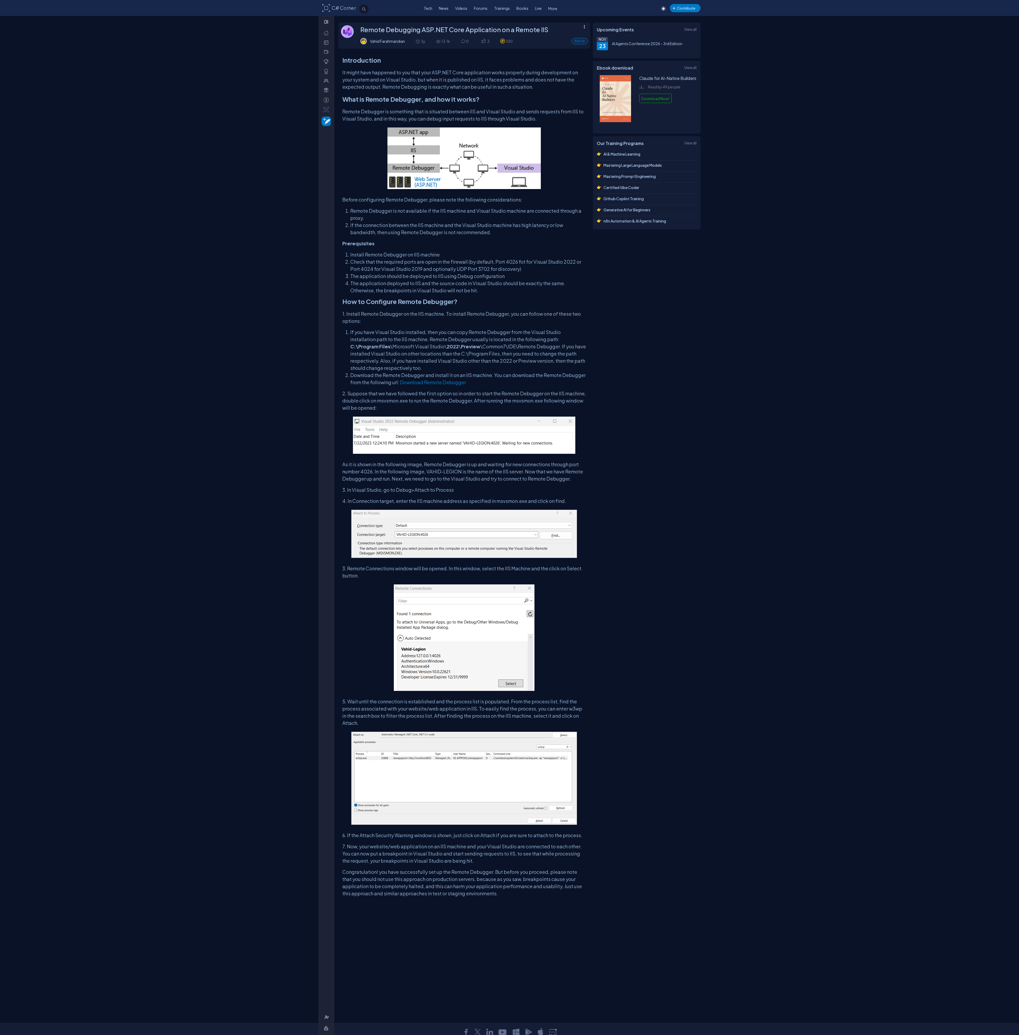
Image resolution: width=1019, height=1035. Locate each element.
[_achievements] (327, 71)
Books (522, 8)
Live (538, 8)
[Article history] (418, 41)
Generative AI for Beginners (626, 209)
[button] (483, 41)
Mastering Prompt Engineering (629, 176)
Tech (428, 8)
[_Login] (327, 1028)
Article (580, 41)
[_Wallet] (327, 52)
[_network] (327, 80)
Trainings (502, 8)
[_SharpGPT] (327, 109)
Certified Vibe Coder (621, 187)
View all (690, 29)
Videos (461, 8)
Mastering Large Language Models (632, 165)
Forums (480, 8)
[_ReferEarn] (327, 90)
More (552, 8)
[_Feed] (327, 32)
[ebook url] (615, 124)
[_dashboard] (327, 42)
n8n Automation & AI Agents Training (634, 221)
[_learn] (327, 61)
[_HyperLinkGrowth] (325, 121)
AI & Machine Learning (621, 154)
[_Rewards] (327, 100)
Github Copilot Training (623, 198)
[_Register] (327, 1017)
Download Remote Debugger (433, 382)
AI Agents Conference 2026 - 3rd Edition (647, 43)
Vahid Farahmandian (387, 41)
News (443, 8)
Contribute (686, 8)
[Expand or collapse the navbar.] (326, 22)
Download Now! (655, 98)
